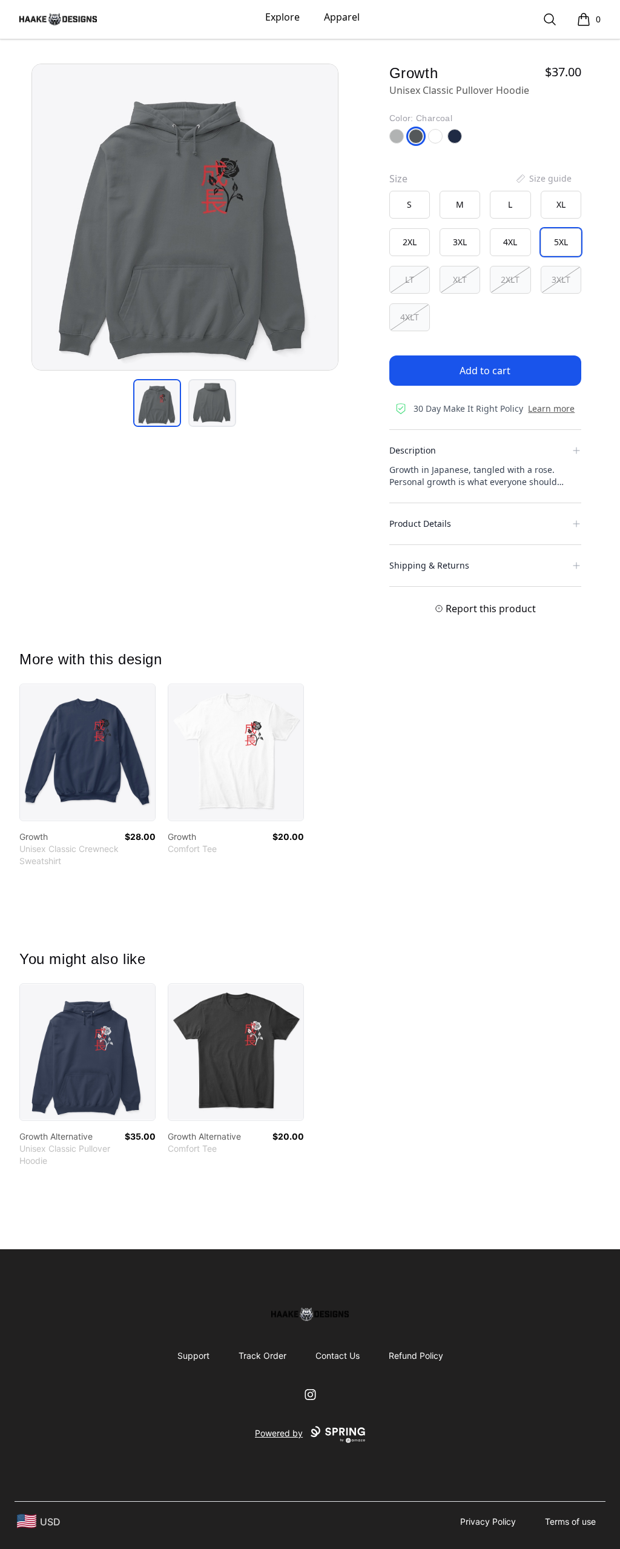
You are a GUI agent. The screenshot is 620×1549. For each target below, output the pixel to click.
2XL (410, 242)
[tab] (157, 403)
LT (409, 279)
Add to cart (485, 370)
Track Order (262, 1355)
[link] (87, 752)
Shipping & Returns (429, 565)
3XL (460, 242)
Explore (282, 17)
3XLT (561, 279)
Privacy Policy (488, 1521)
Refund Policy (416, 1355)
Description (412, 450)
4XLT (409, 317)
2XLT (510, 279)
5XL (561, 242)
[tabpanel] (184, 217)
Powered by (279, 1433)
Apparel (342, 17)
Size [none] (398, 178)
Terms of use (570, 1521)
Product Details (420, 523)
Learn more (551, 408)
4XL (510, 242)
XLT (460, 279)
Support (193, 1355)
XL (561, 204)
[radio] (409, 205)
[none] (543, 179)
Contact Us (337, 1355)
